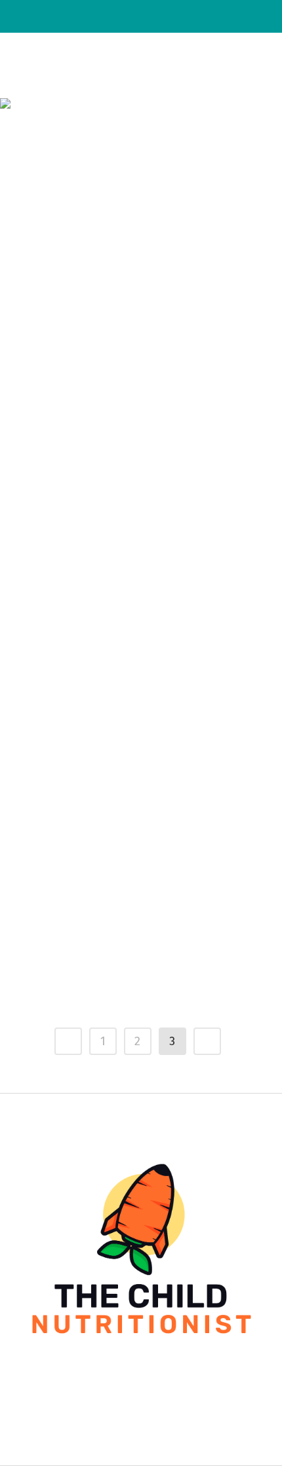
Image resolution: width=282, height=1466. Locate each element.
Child (145, 523)
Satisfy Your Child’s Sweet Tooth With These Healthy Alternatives (128, 575)
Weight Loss (180, 876)
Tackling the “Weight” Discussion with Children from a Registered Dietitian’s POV (136, 937)
